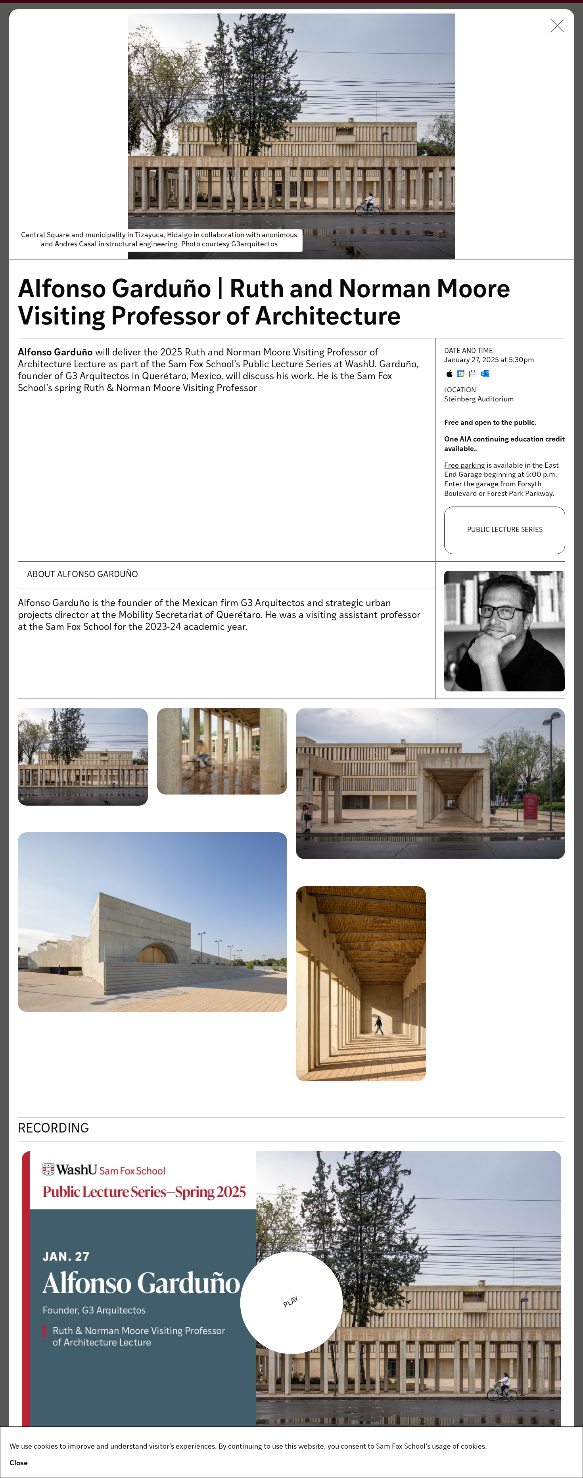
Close (19, 1463)
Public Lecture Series (505, 530)
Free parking (464, 466)
